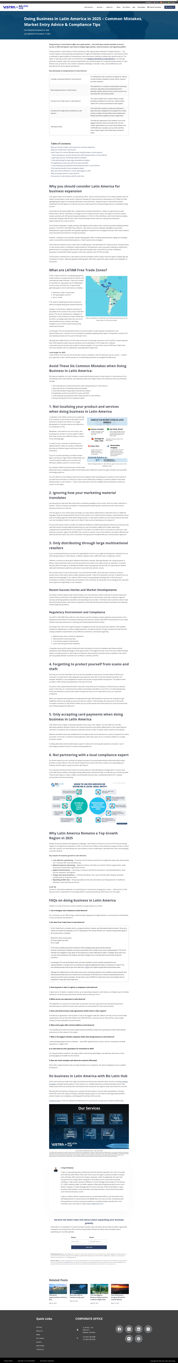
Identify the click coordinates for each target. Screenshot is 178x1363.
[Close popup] (128, 633)
